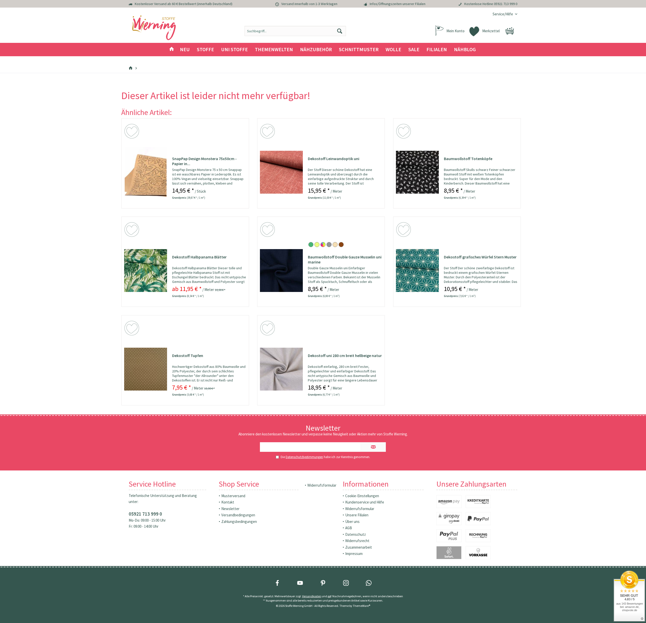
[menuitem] (503, 14)
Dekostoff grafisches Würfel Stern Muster (480, 256)
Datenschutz (355, 534)
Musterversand (233, 495)
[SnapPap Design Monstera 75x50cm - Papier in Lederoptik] (145, 172)
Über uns (352, 521)
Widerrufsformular (321, 485)
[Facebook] (277, 583)
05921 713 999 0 (505, 4)
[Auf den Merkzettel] (132, 132)
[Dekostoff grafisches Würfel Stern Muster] (417, 270)
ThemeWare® (361, 606)
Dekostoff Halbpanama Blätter (199, 256)
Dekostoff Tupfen (187, 355)
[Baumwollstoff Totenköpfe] (417, 172)
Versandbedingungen (238, 515)
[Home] (171, 49)
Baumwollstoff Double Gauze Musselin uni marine (345, 259)
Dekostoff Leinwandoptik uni (333, 158)
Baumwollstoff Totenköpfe (468, 158)
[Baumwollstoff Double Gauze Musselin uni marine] (281, 270)
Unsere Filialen (356, 515)
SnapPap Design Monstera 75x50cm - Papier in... (204, 161)
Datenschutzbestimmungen (304, 457)
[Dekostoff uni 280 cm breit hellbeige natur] (281, 369)
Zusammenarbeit (358, 547)
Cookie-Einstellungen (362, 495)
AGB (348, 527)
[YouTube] (300, 583)
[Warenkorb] (509, 31)
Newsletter (230, 508)
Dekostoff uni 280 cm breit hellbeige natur (345, 355)
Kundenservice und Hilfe (364, 502)
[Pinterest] (323, 583)
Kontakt (227, 502)
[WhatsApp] (369, 583)
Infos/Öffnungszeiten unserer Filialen (397, 4)
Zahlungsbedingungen (239, 521)
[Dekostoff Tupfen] (145, 369)
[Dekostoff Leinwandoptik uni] (281, 172)
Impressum (354, 553)
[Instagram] (346, 583)
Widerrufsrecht (357, 540)
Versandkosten (311, 596)
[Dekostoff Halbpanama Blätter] (145, 270)
